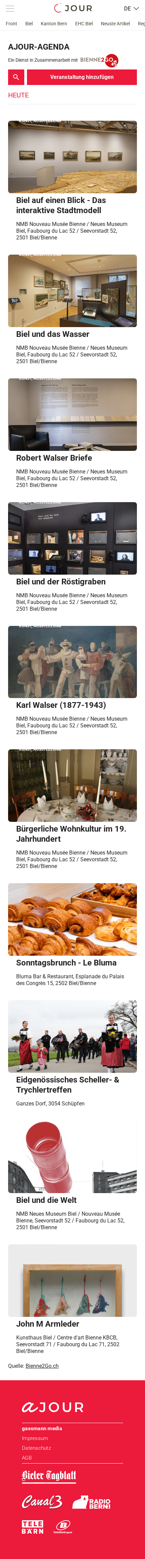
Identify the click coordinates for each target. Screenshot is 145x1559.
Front (11, 23)
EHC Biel (84, 23)
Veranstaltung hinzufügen (82, 77)
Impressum (35, 1438)
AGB (27, 1458)
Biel (29, 23)
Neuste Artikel (115, 23)
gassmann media (42, 1428)
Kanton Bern (54, 23)
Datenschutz (36, 1448)
